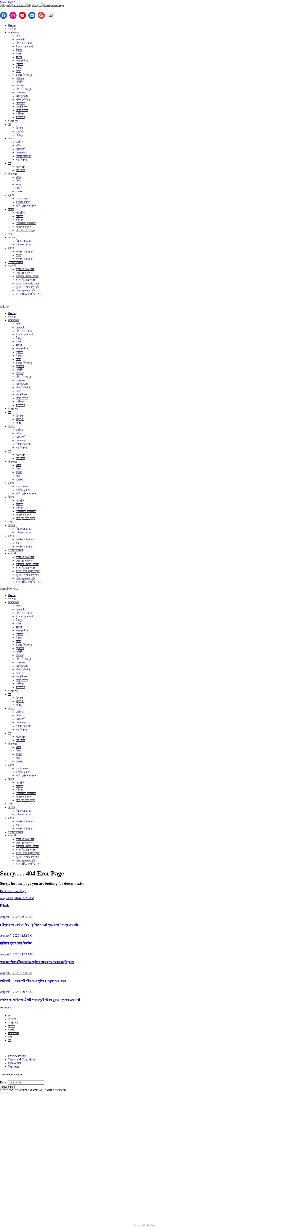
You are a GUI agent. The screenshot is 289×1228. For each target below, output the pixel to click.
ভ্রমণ (11, 1029)
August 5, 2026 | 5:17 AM (16, 992)
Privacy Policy (17, 1056)
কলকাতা (12, 1019)
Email (3, 1082)
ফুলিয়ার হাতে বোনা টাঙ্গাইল (16, 943)
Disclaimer (14, 1063)
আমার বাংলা (13, 1033)
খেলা (10, 1036)
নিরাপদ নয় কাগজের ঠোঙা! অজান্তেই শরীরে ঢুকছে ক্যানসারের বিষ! (40, 999)
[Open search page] (144, 302)
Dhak (4, 906)
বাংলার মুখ (12, 1022)
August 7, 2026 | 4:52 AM (16, 954)
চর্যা (9, 1015)
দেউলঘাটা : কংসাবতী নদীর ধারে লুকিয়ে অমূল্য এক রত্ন (33, 981)
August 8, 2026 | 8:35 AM (16, 916)
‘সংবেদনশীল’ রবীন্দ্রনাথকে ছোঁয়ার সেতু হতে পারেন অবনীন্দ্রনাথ (37, 962)
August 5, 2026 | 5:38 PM (16, 973)
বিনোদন (11, 1026)
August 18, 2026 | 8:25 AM (17, 898)
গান (9, 1040)
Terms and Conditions (21, 1059)
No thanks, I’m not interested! (81, 1214)
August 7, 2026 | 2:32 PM (16, 935)
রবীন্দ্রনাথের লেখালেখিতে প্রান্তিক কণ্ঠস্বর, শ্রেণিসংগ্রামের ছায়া (39, 924)
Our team (13, 1066)
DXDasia (151, 1225)
